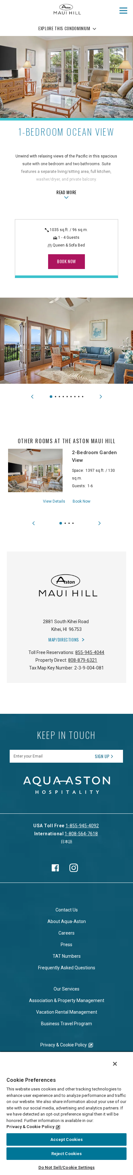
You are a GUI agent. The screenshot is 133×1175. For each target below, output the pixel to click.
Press (66, 944)
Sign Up (102, 756)
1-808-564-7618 (81, 833)
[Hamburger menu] (123, 10)
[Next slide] (100, 396)
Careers (66, 933)
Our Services (66, 988)
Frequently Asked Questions (66, 967)
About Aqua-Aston (66, 921)
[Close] (115, 1064)
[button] (51, 396)
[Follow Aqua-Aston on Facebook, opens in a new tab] (55, 868)
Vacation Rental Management (66, 1012)
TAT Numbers (67, 956)
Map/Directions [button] (63, 640)
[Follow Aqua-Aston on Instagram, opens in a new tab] (74, 868)
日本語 (66, 841)
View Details (54, 501)
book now (66, 261)
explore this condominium (64, 28)
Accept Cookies (66, 1139)
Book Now (81, 501)
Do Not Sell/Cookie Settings (66, 1167)
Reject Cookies (66, 1153)
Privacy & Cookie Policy (63, 1044)
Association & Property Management (66, 1000)
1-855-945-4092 (82, 825)
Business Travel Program (66, 1023)
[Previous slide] (32, 396)
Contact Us (67, 909)
